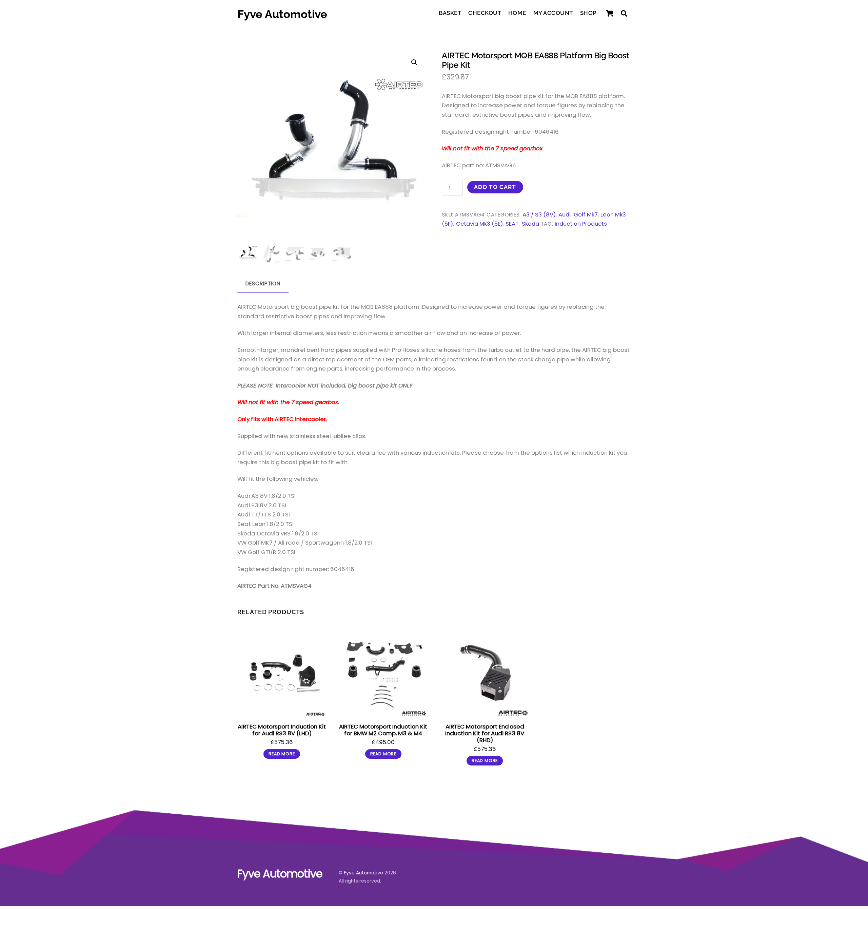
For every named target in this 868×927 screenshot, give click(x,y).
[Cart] (609, 13)
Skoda (530, 224)
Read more (282, 754)
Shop (588, 13)
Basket (450, 13)
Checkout (484, 13)
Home (517, 13)
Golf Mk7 (586, 215)
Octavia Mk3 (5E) (479, 224)
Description (262, 283)
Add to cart (495, 187)
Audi (564, 215)
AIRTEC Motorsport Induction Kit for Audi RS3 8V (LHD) (282, 729)
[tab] (263, 284)
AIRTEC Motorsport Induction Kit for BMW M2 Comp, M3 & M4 (383, 729)
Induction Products (581, 224)
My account (553, 13)
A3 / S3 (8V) (539, 215)
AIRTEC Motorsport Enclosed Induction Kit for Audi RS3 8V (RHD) (484, 733)
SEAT (512, 224)
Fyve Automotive (363, 873)
